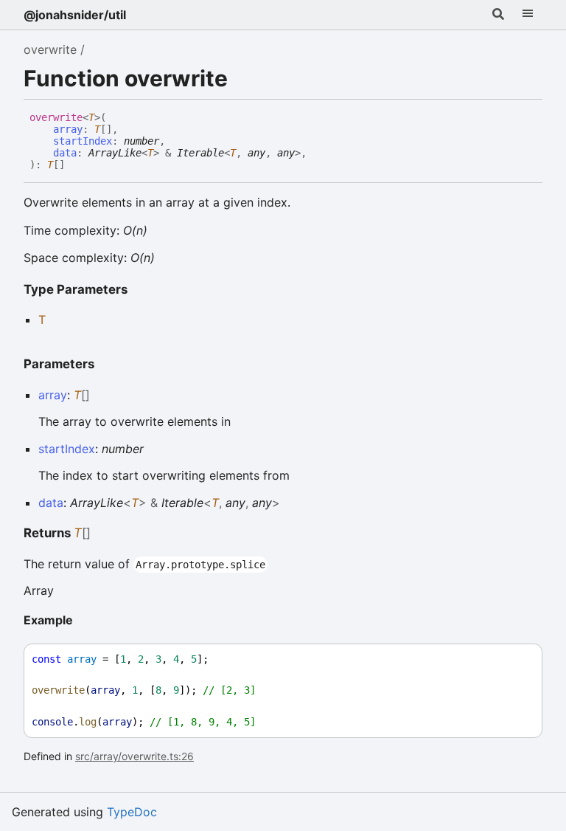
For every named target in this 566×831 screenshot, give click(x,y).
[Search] (498, 15)
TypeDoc (132, 811)
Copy (517, 659)
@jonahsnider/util (75, 14)
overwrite (50, 49)
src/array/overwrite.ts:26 (134, 756)
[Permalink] (76, 165)
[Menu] (527, 15)
